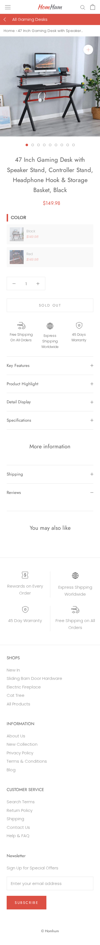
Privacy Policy (20, 753)
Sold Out (50, 305)
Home (9, 30)
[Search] (82, 6)
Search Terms (21, 802)
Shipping (15, 474)
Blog (11, 770)
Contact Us (18, 827)
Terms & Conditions (27, 761)
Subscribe (26, 902)
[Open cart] (92, 7)
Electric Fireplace (24, 687)
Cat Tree (15, 695)
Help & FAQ (18, 836)
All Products (18, 704)
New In (13, 670)
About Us (16, 736)
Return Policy (19, 810)
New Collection (22, 744)
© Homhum (50, 931)
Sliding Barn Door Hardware (34, 678)
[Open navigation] (8, 7)
